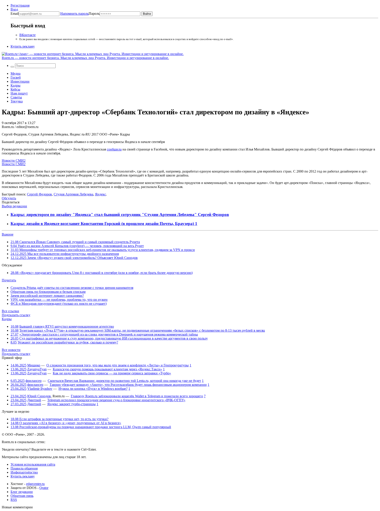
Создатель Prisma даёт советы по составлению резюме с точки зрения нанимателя (72, 288)
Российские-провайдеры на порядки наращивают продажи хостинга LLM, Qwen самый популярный (91, 427)
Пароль (80, 13)
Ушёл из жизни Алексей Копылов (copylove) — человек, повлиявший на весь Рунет (77, 246)
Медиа (15, 73)
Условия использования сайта (33, 464)
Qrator (43, 488)
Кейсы (15, 89)
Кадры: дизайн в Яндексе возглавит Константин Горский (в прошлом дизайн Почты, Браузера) (103, 223)
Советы (16, 97)
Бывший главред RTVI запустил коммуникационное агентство (66, 326)
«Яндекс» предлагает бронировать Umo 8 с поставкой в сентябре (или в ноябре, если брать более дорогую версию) (102, 273)
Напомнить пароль (74, 13)
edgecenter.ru (35, 484)
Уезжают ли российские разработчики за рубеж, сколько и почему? (68, 342)
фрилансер (34, 381)
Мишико (33, 365)
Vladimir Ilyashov (39, 388)
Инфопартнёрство (24, 472)
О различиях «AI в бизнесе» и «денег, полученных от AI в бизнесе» (66, 423)
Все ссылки (10, 311)
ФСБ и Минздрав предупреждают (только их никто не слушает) (59, 303)
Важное (7, 234)
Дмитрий (34, 400)
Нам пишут (19, 93)
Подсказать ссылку (16, 315)
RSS (14, 500)
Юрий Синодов (39, 396)
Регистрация (20, 5)
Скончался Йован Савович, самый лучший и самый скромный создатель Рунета (75, 242)
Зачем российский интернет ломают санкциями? (47, 295)
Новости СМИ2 (14, 160)
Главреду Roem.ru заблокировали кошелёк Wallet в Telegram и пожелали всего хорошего (137, 396)
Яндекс (100, 194)
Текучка (17, 101)
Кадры (15, 85)
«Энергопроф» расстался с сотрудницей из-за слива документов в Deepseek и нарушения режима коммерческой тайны (108, 334)
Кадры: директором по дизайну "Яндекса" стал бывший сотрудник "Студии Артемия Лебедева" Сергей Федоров (120, 214)
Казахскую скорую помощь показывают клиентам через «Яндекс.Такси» (107, 369)
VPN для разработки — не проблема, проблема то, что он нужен (59, 299)
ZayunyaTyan (37, 369)
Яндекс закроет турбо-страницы (71, 404)
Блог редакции (22, 492)
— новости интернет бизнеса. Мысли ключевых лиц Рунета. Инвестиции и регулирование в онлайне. (85, 58)
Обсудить (9, 198)
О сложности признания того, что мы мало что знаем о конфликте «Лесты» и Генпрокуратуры (117, 365)
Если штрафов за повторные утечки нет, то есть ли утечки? (59, 419)
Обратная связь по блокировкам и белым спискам (48, 292)
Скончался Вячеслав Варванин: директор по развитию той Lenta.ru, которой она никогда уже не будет (124, 381)
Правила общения (24, 468)
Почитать (9, 280)
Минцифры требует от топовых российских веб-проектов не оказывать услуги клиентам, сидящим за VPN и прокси (103, 250)
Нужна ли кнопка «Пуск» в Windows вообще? (93, 388)
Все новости (11, 350)
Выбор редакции (14, 206)
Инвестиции (20, 81)
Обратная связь (22, 496)
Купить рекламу (23, 46)
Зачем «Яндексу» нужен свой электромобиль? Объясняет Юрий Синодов (74, 258)
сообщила (114, 149)
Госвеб (16, 77)
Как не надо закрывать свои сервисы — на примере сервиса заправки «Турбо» (112, 373)
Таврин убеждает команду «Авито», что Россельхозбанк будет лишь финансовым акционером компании (128, 385)
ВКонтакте (27, 35)
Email (15, 13)
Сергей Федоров (39, 194)
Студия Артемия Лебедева (73, 194)
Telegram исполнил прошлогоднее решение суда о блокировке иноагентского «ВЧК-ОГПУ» (116, 400)
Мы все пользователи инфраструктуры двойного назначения (65, 254)
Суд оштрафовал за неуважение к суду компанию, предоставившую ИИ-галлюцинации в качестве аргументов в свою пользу (113, 338)
